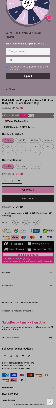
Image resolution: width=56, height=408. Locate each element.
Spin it (28, 75)
